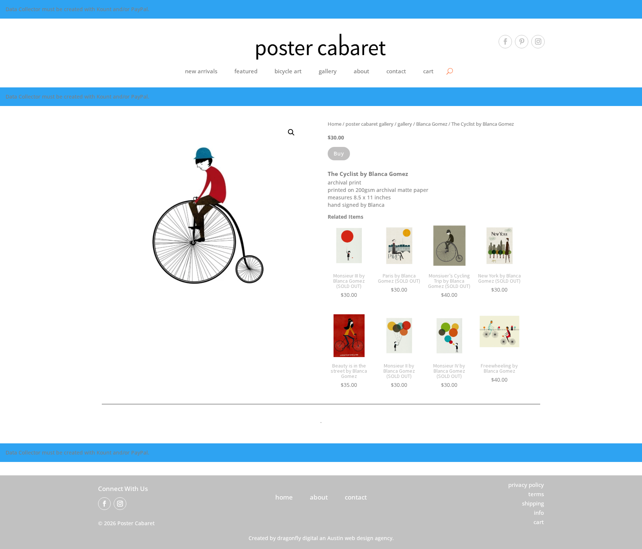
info (539, 512)
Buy (339, 153)
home (284, 497)
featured (245, 71)
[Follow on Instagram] (538, 41)
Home (334, 124)
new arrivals (201, 71)
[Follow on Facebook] (505, 41)
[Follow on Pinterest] (521, 41)
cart (428, 71)
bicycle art (288, 71)
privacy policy (526, 484)
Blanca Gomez (431, 124)
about (361, 71)
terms (536, 494)
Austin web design (350, 538)
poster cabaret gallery (369, 124)
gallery (328, 71)
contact (396, 71)
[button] (291, 132)
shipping (533, 503)
